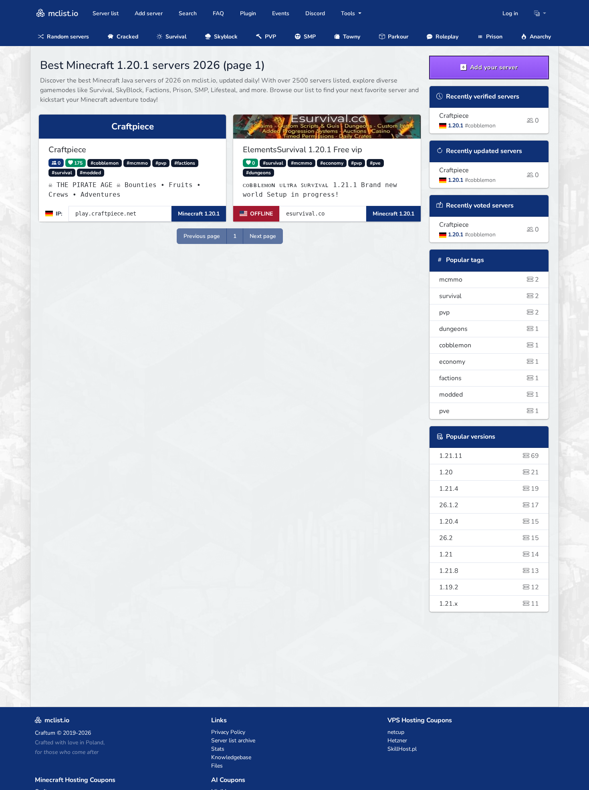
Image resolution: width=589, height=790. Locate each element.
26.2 (489, 538)
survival (489, 296)
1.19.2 (489, 587)
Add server (149, 13)
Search (188, 13)
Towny (350, 36)
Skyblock (225, 36)
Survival (175, 36)
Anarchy (539, 36)
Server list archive (233, 740)
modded (489, 394)
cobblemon (489, 345)
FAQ (218, 13)
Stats (217, 749)
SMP (309, 36)
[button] (540, 13)
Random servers (67, 36)
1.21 (489, 554)
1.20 (489, 472)
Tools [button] (349, 13)
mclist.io (62, 13)
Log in (510, 13)
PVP (269, 36)
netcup (395, 732)
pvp (489, 312)
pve (489, 411)
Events (280, 13)
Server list (106, 13)
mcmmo (489, 279)
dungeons (489, 328)
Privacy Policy (228, 732)
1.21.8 (489, 570)
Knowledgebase (231, 757)
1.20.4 (489, 521)
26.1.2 (489, 505)
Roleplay (446, 36)
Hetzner (397, 740)
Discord (315, 13)
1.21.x (489, 603)
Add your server (493, 67)
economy (489, 361)
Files (217, 766)
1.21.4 (489, 488)
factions (489, 378)
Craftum (45, 733)
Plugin (248, 13)
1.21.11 (489, 455)
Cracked (126, 36)
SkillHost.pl (402, 749)
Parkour (397, 36)
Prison (493, 36)
